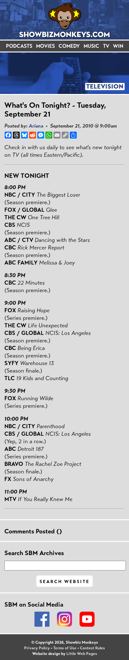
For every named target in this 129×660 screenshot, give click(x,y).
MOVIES (45, 46)
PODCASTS (19, 46)
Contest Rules (92, 648)
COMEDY (69, 46)
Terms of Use (64, 648)
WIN (118, 46)
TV (106, 46)
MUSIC (91, 46)
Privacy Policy (37, 648)
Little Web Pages (81, 653)
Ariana (36, 126)
